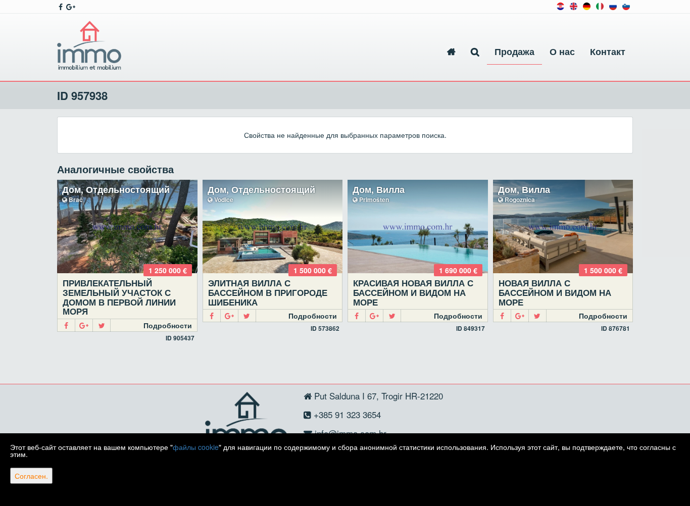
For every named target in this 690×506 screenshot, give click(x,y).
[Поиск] (475, 52)
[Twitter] (102, 325)
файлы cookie (196, 447)
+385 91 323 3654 (346, 414)
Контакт (607, 51)
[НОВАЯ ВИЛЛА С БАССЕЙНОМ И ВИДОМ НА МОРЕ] (563, 226)
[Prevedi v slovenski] (626, 5)
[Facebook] (66, 325)
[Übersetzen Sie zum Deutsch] (586, 5)
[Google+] (84, 325)
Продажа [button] (514, 51)
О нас (562, 51)
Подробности (167, 325)
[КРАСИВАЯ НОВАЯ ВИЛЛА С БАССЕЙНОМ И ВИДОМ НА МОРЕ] (418, 226)
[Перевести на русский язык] (613, 5)
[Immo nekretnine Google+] (70, 7)
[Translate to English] (573, 5)
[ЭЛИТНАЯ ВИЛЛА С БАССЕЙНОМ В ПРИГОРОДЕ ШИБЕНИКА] (273, 226)
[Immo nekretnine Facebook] (60, 7)
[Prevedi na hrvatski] (560, 5)
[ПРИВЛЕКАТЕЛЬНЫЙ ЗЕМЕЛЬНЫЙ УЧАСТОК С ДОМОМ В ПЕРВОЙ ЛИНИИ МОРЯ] (127, 226)
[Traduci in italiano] (600, 5)
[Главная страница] (451, 52)
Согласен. (31, 476)
